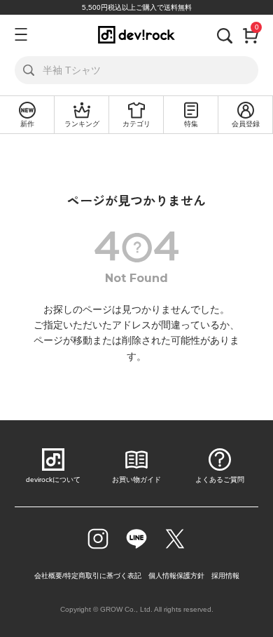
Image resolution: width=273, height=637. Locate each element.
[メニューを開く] (20, 34)
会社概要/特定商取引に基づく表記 (87, 575)
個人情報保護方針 (176, 575)
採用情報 (225, 575)
